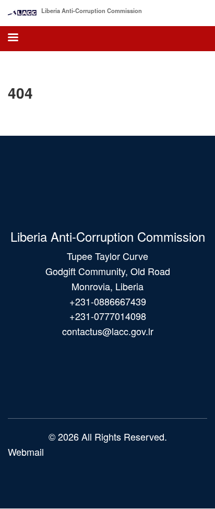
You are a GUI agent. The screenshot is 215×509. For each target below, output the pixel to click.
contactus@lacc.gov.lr (107, 331)
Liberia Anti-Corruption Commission (91, 10)
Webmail (26, 451)
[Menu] (12, 38)
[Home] (22, 10)
